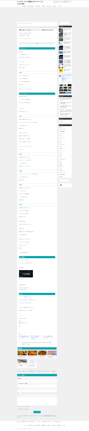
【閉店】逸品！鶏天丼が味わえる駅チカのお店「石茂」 (22, 357)
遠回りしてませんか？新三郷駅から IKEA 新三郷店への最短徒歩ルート (67, 52)
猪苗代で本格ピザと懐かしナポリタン (32, 357)
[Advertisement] (44, 14)
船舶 (60, 163)
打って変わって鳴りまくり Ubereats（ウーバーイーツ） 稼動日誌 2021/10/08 (47, 371)
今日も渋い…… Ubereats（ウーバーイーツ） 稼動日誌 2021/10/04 (27, 371)
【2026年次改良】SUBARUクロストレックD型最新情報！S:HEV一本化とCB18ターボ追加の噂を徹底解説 (67, 61)
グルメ (29, 33)
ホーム (25, 425)
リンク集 (63, 425)
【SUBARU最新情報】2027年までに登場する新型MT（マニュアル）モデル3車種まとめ (67, 48)
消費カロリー (23, 344)
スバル (61, 133)
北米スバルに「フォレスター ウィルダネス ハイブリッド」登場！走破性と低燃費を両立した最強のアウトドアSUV (65, 110)
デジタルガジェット (63, 159)
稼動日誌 (50, 342)
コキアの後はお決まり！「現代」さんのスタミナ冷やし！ (42, 357)
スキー (61, 135)
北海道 (61, 148)
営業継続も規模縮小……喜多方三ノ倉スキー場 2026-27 (67, 43)
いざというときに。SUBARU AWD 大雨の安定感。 (67, 29)
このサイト (22, 289)
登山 (60, 161)
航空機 (61, 165)
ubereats (35, 342)
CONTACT (48, 425)
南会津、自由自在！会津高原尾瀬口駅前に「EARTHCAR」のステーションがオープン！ (67, 34)
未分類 (61, 176)
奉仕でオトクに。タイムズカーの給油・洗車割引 (67, 70)
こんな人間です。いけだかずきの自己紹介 (34, 425)
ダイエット (28, 344)
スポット (61, 157)
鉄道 (60, 142)
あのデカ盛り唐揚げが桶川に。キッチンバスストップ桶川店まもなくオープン (67, 66)
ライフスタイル (26, 33)
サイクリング (21, 33)
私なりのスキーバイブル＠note (56, 425)
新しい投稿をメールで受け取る (23, 409)
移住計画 (61, 170)
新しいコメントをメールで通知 (23, 406)
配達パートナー (45, 342)
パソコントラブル (62, 172)
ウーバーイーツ (40, 342)
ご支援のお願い (43, 425)
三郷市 (32, 342)
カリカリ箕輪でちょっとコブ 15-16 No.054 (22, 365)
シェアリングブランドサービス (26, 342)
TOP (26, 421)
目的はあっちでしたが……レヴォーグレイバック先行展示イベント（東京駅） (67, 38)
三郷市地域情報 (62, 131)
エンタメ (61, 150)
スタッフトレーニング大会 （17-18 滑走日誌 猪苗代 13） (31, 366)
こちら (24, 299)
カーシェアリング (62, 129)
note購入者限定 (62, 174)
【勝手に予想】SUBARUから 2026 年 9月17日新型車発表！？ (67, 56)
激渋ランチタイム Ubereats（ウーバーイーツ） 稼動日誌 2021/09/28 (36, 337)
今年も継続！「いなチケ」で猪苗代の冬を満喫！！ (52, 357)
